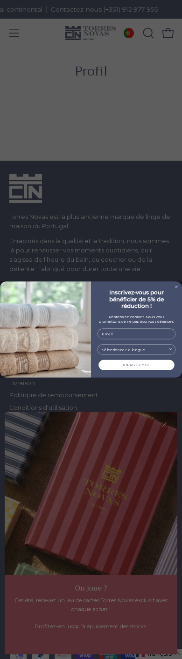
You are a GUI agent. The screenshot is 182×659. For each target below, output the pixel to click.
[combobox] (135, 350)
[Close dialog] (177, 287)
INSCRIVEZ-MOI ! (136, 365)
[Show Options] (170, 350)
